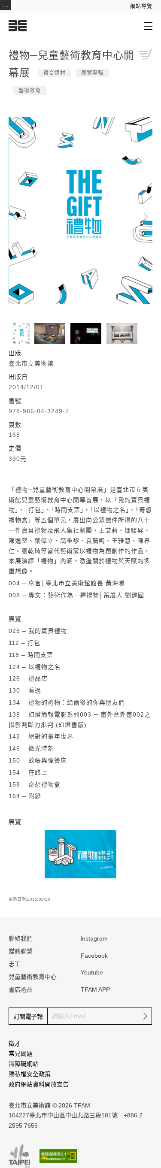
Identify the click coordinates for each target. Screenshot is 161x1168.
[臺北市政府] (19, 1156)
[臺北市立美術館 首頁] (18, 25)
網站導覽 (141, 6)
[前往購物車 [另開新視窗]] (145, 54)
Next (145, 217)
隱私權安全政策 (30, 1074)
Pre (15, 217)
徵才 (15, 1043)
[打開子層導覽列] (148, 25)
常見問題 (21, 1053)
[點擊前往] (81, 854)
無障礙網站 (24, 1063)
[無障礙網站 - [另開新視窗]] (58, 1155)
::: (5, 4)
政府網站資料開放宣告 (39, 1084)
